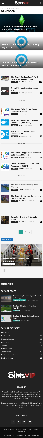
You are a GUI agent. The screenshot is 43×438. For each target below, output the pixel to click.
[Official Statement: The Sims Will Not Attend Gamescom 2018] (21, 63)
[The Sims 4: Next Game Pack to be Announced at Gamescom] (21, 27)
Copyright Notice (9, 429)
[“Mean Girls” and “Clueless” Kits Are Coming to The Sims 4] (21, 255)
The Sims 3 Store (7, 336)
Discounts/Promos (7, 339)
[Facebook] (13, 422)
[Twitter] (24, 422)
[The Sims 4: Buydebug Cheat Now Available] (6, 308)
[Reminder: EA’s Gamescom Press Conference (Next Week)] (5, 122)
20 (41, 168)
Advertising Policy (21, 429)
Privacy (36, 429)
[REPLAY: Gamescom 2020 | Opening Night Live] (21, 45)
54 (41, 222)
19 (41, 136)
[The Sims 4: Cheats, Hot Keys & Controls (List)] (6, 318)
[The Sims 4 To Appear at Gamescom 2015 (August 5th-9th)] (5, 155)
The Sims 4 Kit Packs (8, 264)
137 (41, 82)
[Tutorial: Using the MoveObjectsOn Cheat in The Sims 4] (6, 298)
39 (41, 201)
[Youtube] (30, 422)
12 (41, 125)
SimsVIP (21, 82)
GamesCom (15, 82)
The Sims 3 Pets (6, 348)
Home (3, 8)
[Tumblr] (19, 422)
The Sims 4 (17, 310)
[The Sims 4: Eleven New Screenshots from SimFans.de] (5, 199)
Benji (17, 264)
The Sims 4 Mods (7, 358)
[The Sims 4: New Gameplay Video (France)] (5, 188)
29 (41, 93)
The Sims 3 (5, 342)
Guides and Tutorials (19, 300)
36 (41, 189)
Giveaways (4, 345)
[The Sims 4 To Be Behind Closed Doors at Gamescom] (5, 112)
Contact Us (21, 432)
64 (41, 157)
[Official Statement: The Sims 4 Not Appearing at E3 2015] (5, 167)
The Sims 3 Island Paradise (10, 355)
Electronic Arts (6, 352)
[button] (40, 3)
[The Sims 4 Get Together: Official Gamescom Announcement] (5, 78)
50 (41, 114)
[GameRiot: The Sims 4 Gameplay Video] (5, 220)
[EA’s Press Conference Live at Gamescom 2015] (5, 134)
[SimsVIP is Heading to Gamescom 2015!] (5, 91)
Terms (30, 429)
